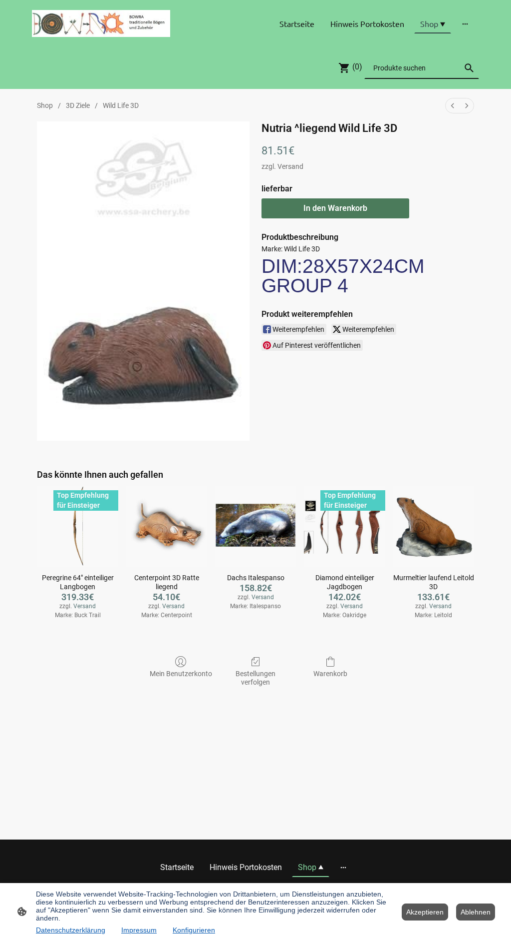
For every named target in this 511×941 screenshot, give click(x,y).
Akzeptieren (425, 912)
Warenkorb (330, 674)
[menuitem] (453, 105)
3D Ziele (78, 105)
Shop (45, 105)
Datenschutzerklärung (70, 930)
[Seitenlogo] (101, 23)
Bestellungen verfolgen (255, 678)
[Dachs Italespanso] (255, 526)
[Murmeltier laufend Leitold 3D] (433, 526)
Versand (290, 166)
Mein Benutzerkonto (181, 674)
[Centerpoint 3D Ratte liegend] (166, 526)
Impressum (139, 930)
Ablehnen (476, 912)
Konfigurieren (194, 930)
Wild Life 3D (121, 105)
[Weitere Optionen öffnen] (465, 23)
